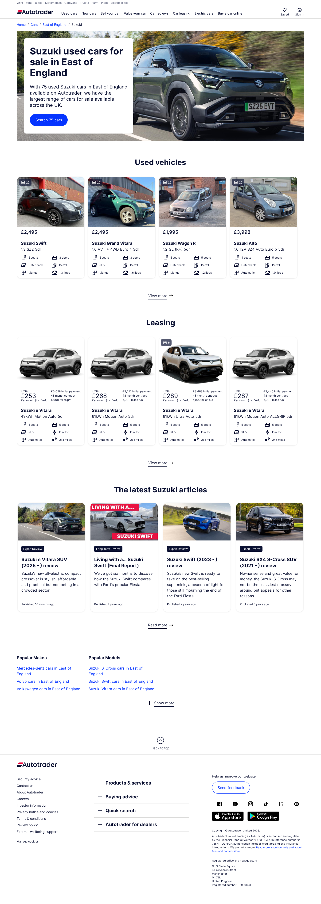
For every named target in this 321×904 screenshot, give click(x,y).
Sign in (299, 14)
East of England (55, 25)
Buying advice (122, 797)
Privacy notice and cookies (37, 812)
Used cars (69, 13)
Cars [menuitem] (20, 2)
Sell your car (110, 13)
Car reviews (159, 13)
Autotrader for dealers (131, 824)
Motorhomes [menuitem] (53, 2)
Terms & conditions (31, 818)
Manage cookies (28, 841)
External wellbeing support (37, 832)
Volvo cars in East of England (43, 681)
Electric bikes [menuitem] (119, 2)
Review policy (27, 825)
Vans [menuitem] (29, 2)
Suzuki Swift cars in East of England (121, 681)
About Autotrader (30, 792)
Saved (284, 14)
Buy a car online (230, 13)
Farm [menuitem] (95, 2)
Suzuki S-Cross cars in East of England (116, 671)
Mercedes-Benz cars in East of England (44, 671)
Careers (23, 799)
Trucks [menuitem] (84, 2)
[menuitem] (69, 13)
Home (21, 25)
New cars (89, 13)
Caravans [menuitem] (70, 2)
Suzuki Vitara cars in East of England (121, 688)
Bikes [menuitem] (38, 2)
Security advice (29, 779)
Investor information (32, 805)
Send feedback (231, 787)
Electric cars (204, 13)
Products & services (128, 783)
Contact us (25, 786)
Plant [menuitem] (104, 2)
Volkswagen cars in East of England (48, 688)
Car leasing (181, 13)
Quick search (121, 810)
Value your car (135, 13)
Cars (34, 25)
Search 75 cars (48, 120)
